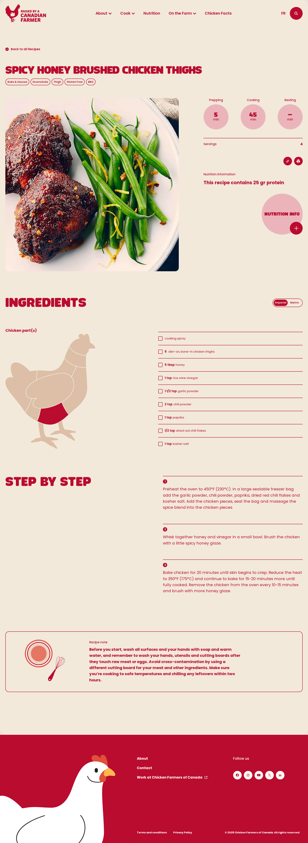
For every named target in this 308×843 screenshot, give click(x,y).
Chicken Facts (218, 13)
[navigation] (296, 13)
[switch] (287, 303)
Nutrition (151, 13)
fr (283, 13)
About (101, 13)
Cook (125, 13)
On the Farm (180, 13)
